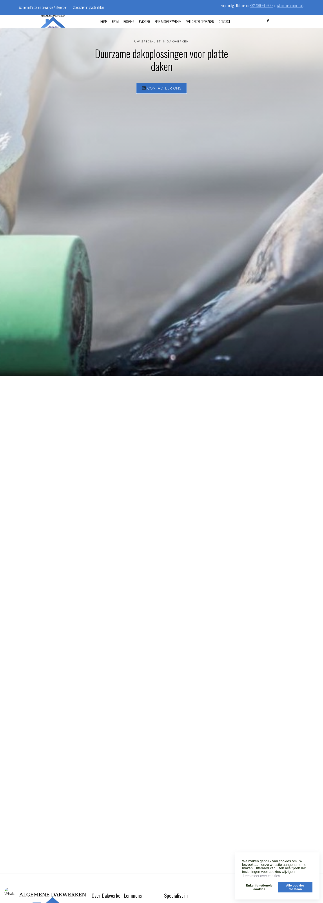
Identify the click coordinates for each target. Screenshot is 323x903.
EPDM (115, 21)
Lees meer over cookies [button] (261, 876)
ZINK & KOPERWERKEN (168, 21)
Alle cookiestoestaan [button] (295, 887)
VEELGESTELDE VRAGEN (200, 21)
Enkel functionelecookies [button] (259, 887)
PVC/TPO (144, 21)
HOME (103, 21)
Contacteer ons (164, 88)
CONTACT (224, 21)
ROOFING (128, 21)
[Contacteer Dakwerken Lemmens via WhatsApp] (9, 893)
